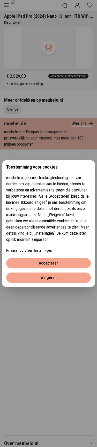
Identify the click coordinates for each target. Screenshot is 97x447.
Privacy (11, 250)
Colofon (25, 250)
